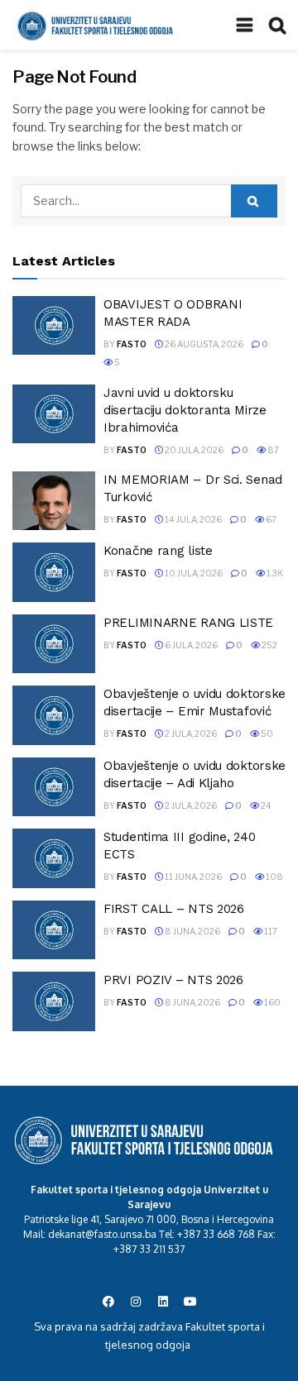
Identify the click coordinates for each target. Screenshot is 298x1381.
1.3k (274, 573)
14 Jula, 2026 (192, 519)
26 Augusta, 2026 (203, 344)
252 (268, 645)
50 (266, 733)
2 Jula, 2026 (190, 733)
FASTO (132, 344)
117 (269, 931)
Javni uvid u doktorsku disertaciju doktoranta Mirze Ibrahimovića (185, 410)
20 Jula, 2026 (193, 450)
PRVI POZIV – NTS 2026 (173, 979)
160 (271, 1002)
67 (270, 519)
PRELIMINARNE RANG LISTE (188, 622)
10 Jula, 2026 (193, 573)
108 (273, 877)
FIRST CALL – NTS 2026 (173, 908)
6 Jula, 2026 (190, 645)
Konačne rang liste (158, 550)
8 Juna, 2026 (191, 931)
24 (265, 805)
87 (272, 450)
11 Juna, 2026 (192, 877)
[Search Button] (254, 200)
